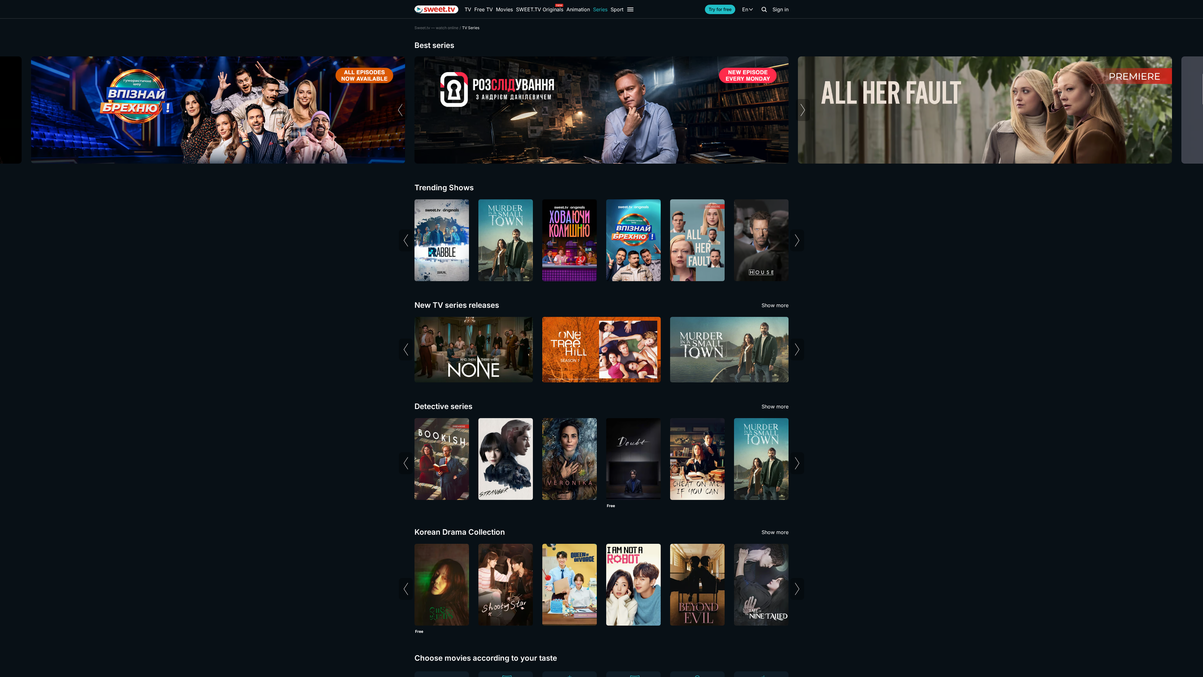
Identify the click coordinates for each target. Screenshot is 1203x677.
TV (468, 9)
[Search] (764, 9)
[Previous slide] (400, 110)
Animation (578, 9)
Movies (504, 9)
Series (600, 9)
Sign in (781, 9)
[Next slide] (803, 110)
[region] (601, 110)
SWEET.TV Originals (539, 9)
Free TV (483, 9)
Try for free (720, 9)
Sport (617, 9)
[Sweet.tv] (436, 9)
